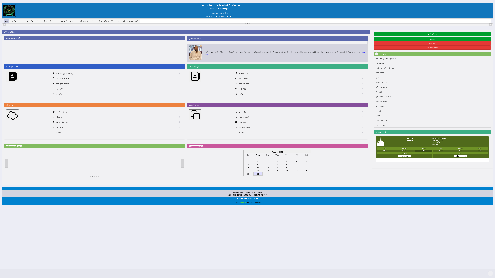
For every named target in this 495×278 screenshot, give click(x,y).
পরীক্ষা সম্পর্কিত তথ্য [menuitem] (104, 21)
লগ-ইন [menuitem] (137, 21)
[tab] (245, 23)
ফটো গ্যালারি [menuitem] (121, 21)
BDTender (243, 202)
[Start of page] (490, 273)
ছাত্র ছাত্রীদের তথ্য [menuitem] (66, 21)
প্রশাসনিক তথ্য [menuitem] (14, 21)
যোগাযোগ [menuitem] (130, 21)
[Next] (182, 163)
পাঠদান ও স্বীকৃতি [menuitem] (48, 21)
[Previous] (6, 163)
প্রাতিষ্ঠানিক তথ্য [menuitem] (31, 21)
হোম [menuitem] (6, 21)
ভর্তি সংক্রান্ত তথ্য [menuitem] (85, 21)
